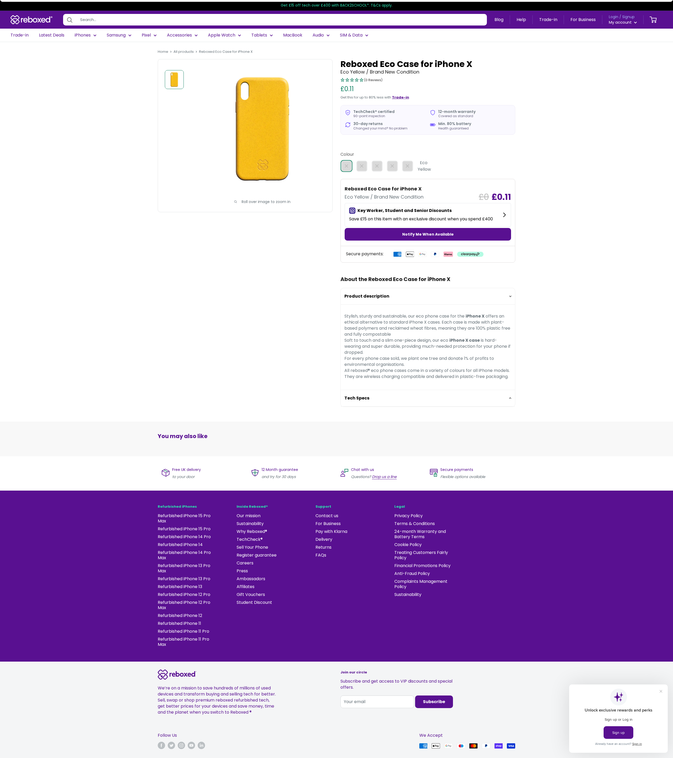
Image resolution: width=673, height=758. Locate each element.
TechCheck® (250, 539)
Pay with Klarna (331, 531)
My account (621, 22)
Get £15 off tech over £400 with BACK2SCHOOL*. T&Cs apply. (336, 5)
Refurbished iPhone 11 (179, 623)
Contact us (326, 516)
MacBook (292, 35)
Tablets (259, 35)
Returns (323, 547)
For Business (583, 20)
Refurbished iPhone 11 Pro (183, 631)
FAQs (320, 555)
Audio (318, 35)
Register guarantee (257, 555)
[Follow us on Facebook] (161, 745)
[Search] (69, 19)
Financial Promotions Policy (422, 566)
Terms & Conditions (414, 524)
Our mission (249, 516)
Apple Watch (221, 35)
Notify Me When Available (428, 234)
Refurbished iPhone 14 (180, 545)
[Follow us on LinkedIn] (201, 745)
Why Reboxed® (252, 531)
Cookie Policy (408, 545)
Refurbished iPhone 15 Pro (184, 529)
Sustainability (250, 524)
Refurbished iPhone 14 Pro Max (184, 555)
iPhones (83, 35)
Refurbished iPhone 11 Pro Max (183, 641)
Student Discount (254, 602)
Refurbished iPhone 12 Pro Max (184, 605)
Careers (245, 563)
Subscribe (434, 702)
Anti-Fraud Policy (412, 573)
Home (163, 51)
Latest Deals (51, 35)
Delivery (323, 539)
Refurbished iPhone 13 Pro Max (184, 568)
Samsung (116, 35)
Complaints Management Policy (420, 584)
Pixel (146, 35)
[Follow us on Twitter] (171, 745)
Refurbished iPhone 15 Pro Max (184, 518)
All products (184, 51)
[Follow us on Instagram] (181, 745)
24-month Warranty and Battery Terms (420, 534)
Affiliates (245, 587)
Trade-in (548, 20)
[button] (361, 80)
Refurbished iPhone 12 (180, 615)
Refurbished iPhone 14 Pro (184, 537)
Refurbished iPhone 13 (180, 587)
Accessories (179, 35)
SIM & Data (351, 35)
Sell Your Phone (252, 547)
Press (242, 571)
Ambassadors (251, 579)
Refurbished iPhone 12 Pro (184, 594)
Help (521, 20)
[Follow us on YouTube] (191, 745)
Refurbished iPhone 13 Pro (184, 579)
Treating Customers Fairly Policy (421, 555)
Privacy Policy (408, 516)
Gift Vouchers (251, 594)
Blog (498, 20)
